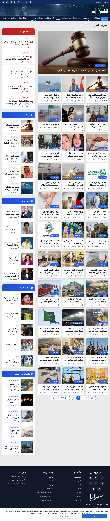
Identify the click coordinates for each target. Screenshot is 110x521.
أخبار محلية (77, 477)
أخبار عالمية (77, 18)
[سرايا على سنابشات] (3, 2)
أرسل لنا (50, 485)
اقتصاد (78, 492)
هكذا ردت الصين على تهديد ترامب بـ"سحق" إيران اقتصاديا (17, 87)
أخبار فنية (78, 485)
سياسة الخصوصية (47, 500)
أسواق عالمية (66, 18)
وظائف (78, 500)
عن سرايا (6, 18)
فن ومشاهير (49, 18)
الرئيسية (104, 19)
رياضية (58, 19)
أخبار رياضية (77, 489)
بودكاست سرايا (87, 19)
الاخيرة (54, 398)
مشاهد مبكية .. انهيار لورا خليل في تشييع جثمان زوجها (16, 43)
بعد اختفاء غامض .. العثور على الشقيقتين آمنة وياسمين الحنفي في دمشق (17, 74)
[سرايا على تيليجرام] (10, 2)
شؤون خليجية (100, 25)
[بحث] (2, 10)
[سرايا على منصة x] (22, 2)
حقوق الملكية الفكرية (46, 496)
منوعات (40, 18)
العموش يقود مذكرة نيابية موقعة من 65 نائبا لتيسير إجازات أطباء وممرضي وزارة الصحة (16, 59)
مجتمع (13, 18)
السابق (84, 398)
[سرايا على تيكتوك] (7, 2)
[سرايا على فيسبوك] (30, 2)
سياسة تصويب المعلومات (45, 492)
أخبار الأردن (96, 18)
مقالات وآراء (22, 18)
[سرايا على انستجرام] (18, 2)
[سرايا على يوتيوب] (26, 2)
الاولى (92, 398)
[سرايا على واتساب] (14, 2)
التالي (62, 398)
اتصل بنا (50, 481)
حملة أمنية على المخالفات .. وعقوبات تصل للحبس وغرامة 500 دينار (17, 103)
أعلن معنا (50, 489)
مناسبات (78, 496)
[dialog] (55, 514)
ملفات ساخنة (33, 19)
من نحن (51, 477)
